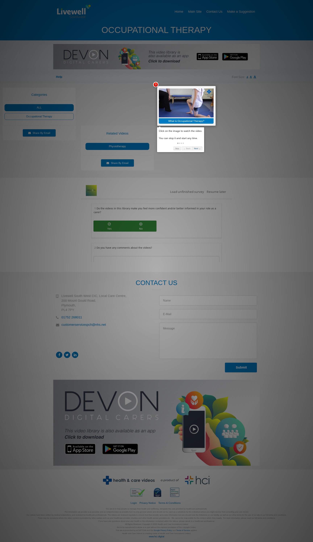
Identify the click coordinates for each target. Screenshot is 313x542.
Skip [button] (177, 148)
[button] (177, 143)
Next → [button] (197, 148)
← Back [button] (187, 148)
